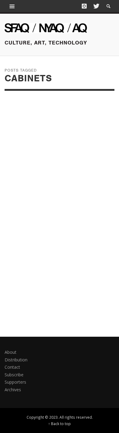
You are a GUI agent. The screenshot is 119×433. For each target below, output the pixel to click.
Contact (12, 367)
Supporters (15, 382)
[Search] (12, 6)
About (10, 352)
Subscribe (14, 375)
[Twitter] (96, 6)
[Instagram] (84, 6)
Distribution (16, 360)
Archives (13, 389)
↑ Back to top (59, 423)
